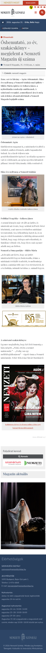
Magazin (30, 2)
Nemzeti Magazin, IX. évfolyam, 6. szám (21, 64)
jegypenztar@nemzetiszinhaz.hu (20, 586)
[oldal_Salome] (23, 515)
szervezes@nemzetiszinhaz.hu (14, 569)
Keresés (24, 456)
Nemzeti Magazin (19, 73)
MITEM (25, 28)
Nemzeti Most (11, 3)
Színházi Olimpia (10, 28)
